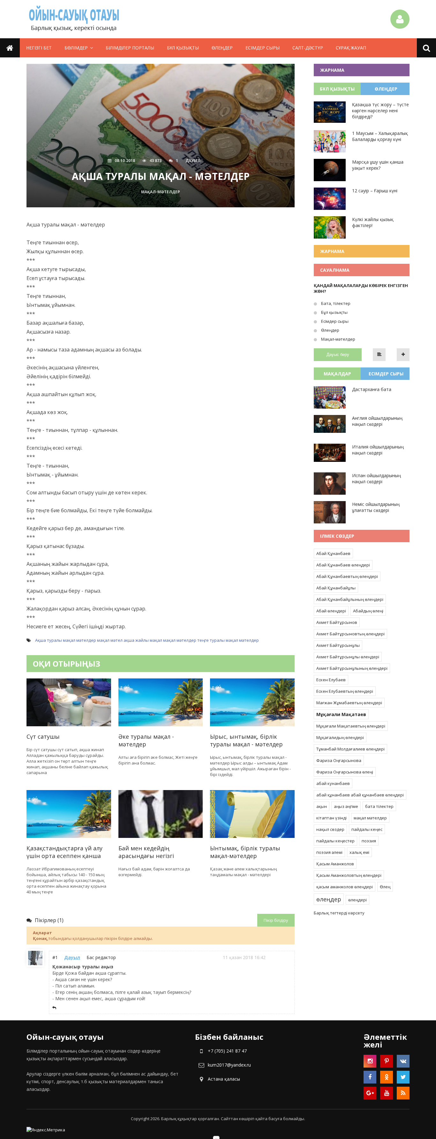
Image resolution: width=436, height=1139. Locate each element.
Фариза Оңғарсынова (338, 760)
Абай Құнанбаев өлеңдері (343, 565)
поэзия (369, 841)
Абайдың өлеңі (368, 611)
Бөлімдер (76, 48)
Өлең (385, 887)
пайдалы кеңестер (335, 841)
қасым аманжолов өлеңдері (344, 887)
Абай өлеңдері (331, 611)
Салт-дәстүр (307, 48)
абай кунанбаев (333, 783)
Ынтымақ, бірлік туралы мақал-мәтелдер (245, 852)
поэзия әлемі (329, 852)
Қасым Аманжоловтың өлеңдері (348, 875)
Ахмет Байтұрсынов (336, 622)
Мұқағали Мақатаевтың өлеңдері (350, 726)
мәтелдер (249, 640)
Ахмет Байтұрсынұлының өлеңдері (351, 668)
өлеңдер (328, 899)
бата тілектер (379, 806)
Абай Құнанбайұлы (336, 588)
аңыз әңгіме (346, 806)
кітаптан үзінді (331, 818)
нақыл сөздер (330, 829)
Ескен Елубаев (331, 680)
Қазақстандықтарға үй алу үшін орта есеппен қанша (64, 852)
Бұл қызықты (183, 48)
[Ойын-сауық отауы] (74, 19)
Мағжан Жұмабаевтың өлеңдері (349, 703)
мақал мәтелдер (179, 640)
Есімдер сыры (262, 48)
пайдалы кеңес (366, 829)
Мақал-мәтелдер (337, 339)
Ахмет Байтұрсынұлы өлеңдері (347, 657)
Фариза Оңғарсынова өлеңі (344, 772)
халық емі (359, 852)
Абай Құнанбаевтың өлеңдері (347, 576)
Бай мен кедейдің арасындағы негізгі (146, 852)
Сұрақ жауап (351, 48)
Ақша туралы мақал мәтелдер (65, 640)
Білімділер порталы (130, 48)
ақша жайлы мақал (143, 640)
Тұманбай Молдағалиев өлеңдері (350, 749)
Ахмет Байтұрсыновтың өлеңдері (350, 634)
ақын (321, 806)
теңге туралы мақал (217, 640)
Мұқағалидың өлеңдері (340, 737)
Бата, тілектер (335, 303)
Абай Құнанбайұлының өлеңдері (349, 599)
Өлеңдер (222, 48)
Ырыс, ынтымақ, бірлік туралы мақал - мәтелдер (246, 740)
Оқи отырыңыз (66, 663)
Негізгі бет (39, 48)
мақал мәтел (110, 640)
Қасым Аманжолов (335, 864)
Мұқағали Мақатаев (341, 714)
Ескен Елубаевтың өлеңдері (344, 691)
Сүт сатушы (43, 736)
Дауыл (72, 957)
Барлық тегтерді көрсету (339, 913)
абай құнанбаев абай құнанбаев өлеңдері (360, 795)
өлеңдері (357, 900)
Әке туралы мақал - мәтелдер (146, 740)
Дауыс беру (338, 354)
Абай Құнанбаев (333, 553)
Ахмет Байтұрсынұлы (338, 645)
